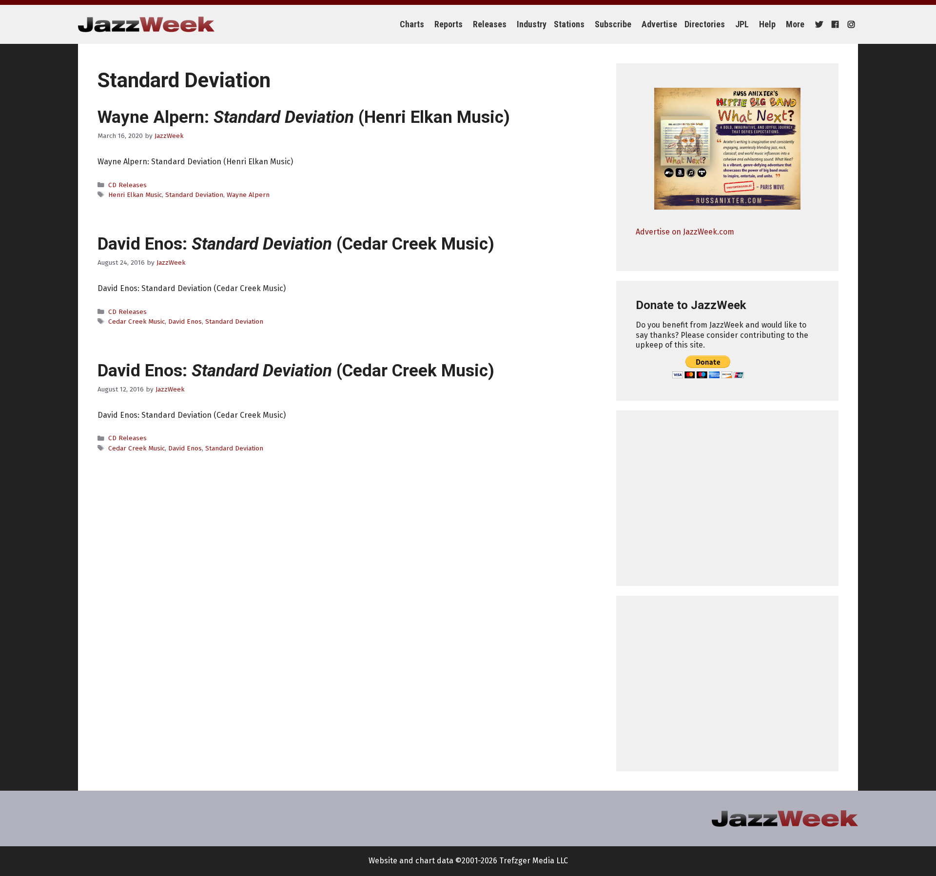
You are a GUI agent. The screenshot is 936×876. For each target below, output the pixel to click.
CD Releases (127, 185)
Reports (448, 24)
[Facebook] (834, 24)
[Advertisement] (727, 498)
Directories (704, 24)
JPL (742, 24)
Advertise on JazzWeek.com (685, 231)
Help (767, 24)
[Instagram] (850, 24)
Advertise (659, 24)
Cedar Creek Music (136, 321)
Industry (531, 24)
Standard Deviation (194, 195)
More (795, 24)
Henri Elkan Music (135, 195)
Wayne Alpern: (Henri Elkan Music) (304, 117)
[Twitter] (818, 24)
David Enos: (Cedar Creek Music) (296, 244)
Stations (569, 24)
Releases (490, 24)
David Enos (185, 321)
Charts (412, 24)
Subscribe (613, 24)
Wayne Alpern (248, 195)
